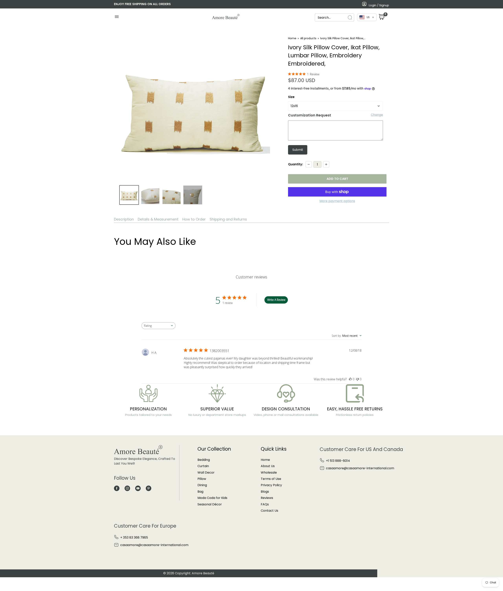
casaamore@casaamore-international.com (360, 468)
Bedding (203, 459)
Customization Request (309, 115)
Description (124, 219)
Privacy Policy (271, 485)
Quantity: (295, 164)
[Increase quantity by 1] (326, 164)
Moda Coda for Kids (212, 498)
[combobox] (331, 17)
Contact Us (269, 510)
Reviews (267, 498)
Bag (200, 491)
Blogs (265, 491)
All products (308, 38)
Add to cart (337, 179)
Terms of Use (271, 479)
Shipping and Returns (228, 219)
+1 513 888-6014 (338, 460)
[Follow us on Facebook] (116, 488)
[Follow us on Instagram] (127, 488)
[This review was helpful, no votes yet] (350, 379)
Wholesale (269, 472)
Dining (202, 485)
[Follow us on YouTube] (138, 488)
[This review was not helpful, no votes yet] (357, 379)
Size (291, 97)
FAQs (265, 504)
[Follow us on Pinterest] (148, 488)
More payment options (337, 201)
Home (292, 38)
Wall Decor (206, 472)
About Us (268, 466)
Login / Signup (379, 5)
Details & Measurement (158, 219)
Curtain (203, 466)
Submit (297, 149)
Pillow (201, 479)
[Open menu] (116, 17)
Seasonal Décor (209, 504)
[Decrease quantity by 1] (309, 164)
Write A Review (276, 300)
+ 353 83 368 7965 (134, 537)
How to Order (194, 219)
